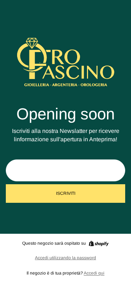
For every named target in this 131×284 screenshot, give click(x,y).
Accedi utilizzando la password (65, 257)
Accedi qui (94, 273)
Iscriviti (65, 193)
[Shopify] (98, 243)
